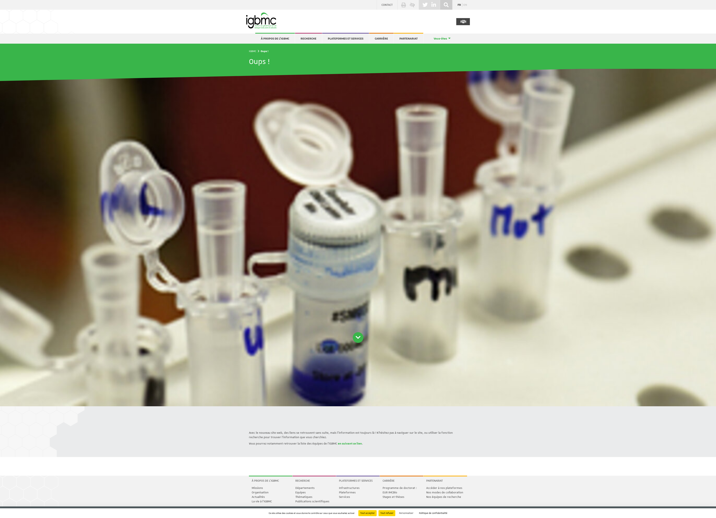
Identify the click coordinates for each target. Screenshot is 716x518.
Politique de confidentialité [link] (433, 513)
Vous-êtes (440, 38)
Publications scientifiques (312, 501)
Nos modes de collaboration (444, 492)
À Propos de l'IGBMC (275, 38)
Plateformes (347, 492)
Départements (305, 488)
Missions (257, 488)
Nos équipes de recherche (443, 497)
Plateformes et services (345, 38)
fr (459, 5)
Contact (387, 5)
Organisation (260, 492)
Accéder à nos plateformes (444, 488)
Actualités (258, 497)
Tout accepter (367, 513)
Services (344, 497)
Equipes (300, 492)
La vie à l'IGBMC (262, 501)
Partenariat (408, 38)
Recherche (308, 38)
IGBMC (252, 51)
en (465, 5)
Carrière (381, 38)
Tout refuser (386, 513)
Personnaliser (406, 513)
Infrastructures (349, 488)
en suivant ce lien (350, 443)
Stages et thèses (393, 497)
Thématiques (303, 497)
